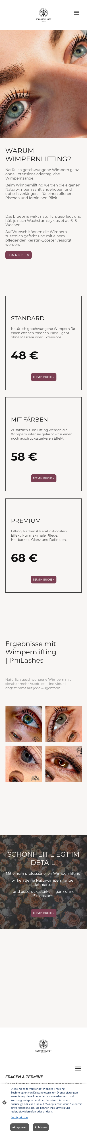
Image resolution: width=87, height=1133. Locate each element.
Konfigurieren (19, 1117)
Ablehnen (41, 1127)
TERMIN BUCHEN (18, 255)
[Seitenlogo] (43, 14)
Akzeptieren (19, 1127)
